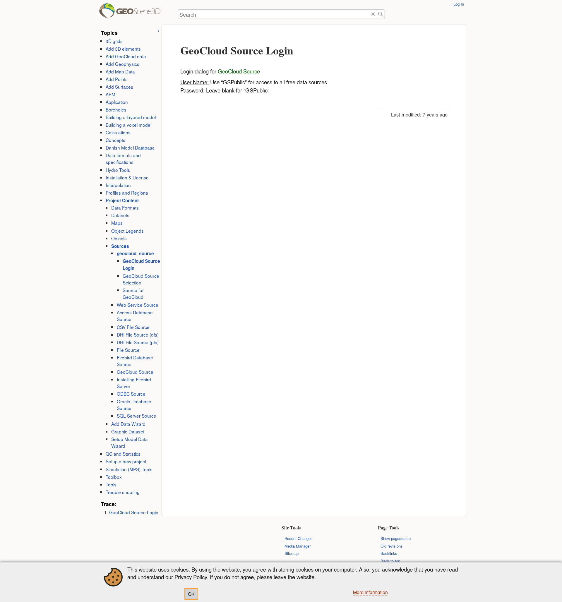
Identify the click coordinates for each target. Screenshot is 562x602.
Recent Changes (299, 538)
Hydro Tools (118, 170)
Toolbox (114, 477)
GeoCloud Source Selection (141, 279)
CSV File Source (133, 327)
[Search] (381, 14)
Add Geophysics (122, 64)
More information (370, 592)
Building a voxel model (128, 124)
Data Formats (125, 207)
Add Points (117, 79)
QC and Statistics (123, 453)
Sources (120, 246)
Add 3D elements (123, 48)
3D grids (114, 41)
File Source (128, 350)
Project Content (122, 200)
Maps (117, 222)
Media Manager (298, 546)
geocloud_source (135, 253)
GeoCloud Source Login (133, 512)
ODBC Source (131, 393)
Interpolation (118, 185)
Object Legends (127, 230)
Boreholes (116, 109)
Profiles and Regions (127, 192)
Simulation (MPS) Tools (129, 469)
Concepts (115, 140)
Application (117, 102)
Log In (458, 4)
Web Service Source (137, 304)
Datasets (120, 215)
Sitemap (292, 553)
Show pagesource (396, 538)
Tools (111, 484)
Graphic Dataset (127, 431)
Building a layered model (131, 117)
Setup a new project (126, 461)
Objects (119, 238)
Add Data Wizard (128, 424)
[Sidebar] (158, 30)
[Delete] (373, 14)
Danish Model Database (130, 147)
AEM (110, 94)
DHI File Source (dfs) (138, 334)
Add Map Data (120, 71)
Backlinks (389, 553)
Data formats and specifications (123, 158)
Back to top (390, 561)
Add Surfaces (119, 86)
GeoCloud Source (135, 371)
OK (191, 594)
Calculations (118, 132)
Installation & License (127, 177)
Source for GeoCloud (133, 293)
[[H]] (107, 13)
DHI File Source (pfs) (138, 342)
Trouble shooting (123, 492)
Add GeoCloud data (126, 56)
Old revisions (392, 546)
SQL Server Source (136, 415)
